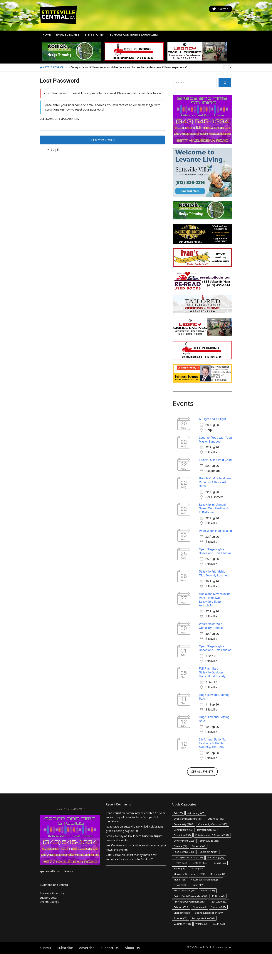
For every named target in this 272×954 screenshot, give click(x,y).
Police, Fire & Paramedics (190, 896)
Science (199, 907)
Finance (180, 846)
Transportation (203, 918)
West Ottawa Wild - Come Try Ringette (211, 626)
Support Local (48, 897)
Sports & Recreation (209, 912)
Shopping (182, 912)
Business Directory (52, 893)
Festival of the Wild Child (215, 460)
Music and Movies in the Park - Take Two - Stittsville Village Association (215, 599)
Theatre (180, 918)
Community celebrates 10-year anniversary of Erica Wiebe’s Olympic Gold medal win (135, 817)
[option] (149, 67)
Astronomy (195, 813)
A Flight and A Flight (212, 419)
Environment (184, 840)
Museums (217, 874)
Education (182, 835)
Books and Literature (188, 818)
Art (178, 813)
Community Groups (212, 824)
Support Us (110, 947)
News (180, 885)
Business (216, 818)
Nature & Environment (206, 879)
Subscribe (65, 947)
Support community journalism (134, 34)
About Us (132, 947)
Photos (208, 890)
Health (180, 863)
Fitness (198, 846)
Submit (45, 947)
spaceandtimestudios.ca (56, 871)
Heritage (199, 863)
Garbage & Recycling (188, 857)
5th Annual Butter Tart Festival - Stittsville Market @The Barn (213, 743)
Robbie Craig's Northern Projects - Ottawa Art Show (215, 482)
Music (180, 879)
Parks (198, 885)
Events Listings (49, 901)
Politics (218, 896)
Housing (219, 863)
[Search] (225, 82)
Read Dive (112, 826)
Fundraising (208, 851)
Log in (55, 150)
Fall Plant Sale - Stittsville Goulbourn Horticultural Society (212, 672)
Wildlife (201, 923)
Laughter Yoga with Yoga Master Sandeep (215, 439)
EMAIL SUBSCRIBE (67, 34)
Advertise (87, 947)
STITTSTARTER (94, 34)
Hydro (179, 868)
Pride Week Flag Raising (215, 530)
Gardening (215, 857)
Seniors (218, 907)
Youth (219, 923)
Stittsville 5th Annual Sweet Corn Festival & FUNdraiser (213, 508)
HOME (47, 34)
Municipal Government (189, 874)
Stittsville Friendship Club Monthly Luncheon (214, 573)
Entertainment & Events (212, 835)
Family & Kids (209, 840)
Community (183, 824)
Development (207, 829)
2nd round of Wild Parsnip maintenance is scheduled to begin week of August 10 (118, 67)
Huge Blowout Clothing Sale (214, 697)
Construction (183, 829)
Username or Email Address (59, 119)
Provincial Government (189, 901)
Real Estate (218, 901)
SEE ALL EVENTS (202, 772)
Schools (181, 907)
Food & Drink (184, 851)
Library (196, 868)
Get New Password (102, 140)
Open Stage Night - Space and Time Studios (215, 551)
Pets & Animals (185, 890)
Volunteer (182, 923)
